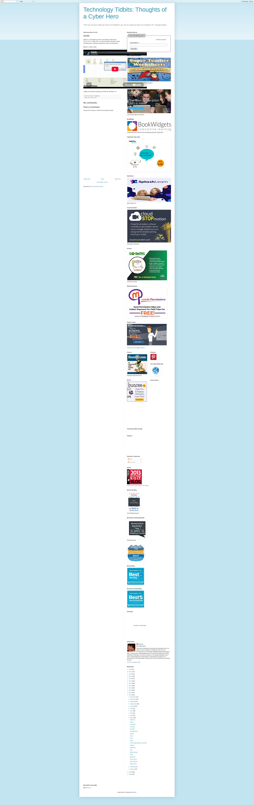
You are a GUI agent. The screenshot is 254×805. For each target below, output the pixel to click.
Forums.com (133, 759)
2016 (130, 683)
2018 (130, 678)
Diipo (131, 754)
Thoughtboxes (134, 731)
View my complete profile (133, 662)
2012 (130, 692)
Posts (131, 459)
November (133, 699)
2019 (130, 676)
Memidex (132, 719)
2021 (130, 671)
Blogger (134, 792)
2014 (130, 688)
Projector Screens (132, 347)
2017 (130, 681)
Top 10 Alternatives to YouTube (138, 743)
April (131, 715)
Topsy (131, 740)
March (132, 717)
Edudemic (132, 757)
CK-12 (131, 736)
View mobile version (102, 182)
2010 (130, 772)
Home (102, 179)
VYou (131, 738)
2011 (130, 695)
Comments (132, 462)
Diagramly (133, 747)
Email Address (134, 42)
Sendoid (132, 729)
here (114, 91)
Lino (131, 750)
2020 (130, 674)
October (132, 701)
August (132, 706)
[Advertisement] (102, 166)
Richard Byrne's (87, 41)
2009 (130, 774)
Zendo (131, 722)
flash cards (90, 97)
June (131, 711)
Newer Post (87, 179)
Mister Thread (133, 752)
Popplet (132, 745)
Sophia (132, 733)
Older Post (118, 179)
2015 (130, 685)
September (133, 704)
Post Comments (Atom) (97, 186)
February (132, 766)
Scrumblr (132, 726)
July (131, 708)
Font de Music (134, 761)
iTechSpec (133, 724)
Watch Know (133, 764)
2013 (130, 690)
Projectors (142, 347)
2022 (130, 669)
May (131, 713)
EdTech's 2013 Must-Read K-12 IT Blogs (138, 485)
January (132, 769)
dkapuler (140, 644)
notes (95, 97)
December (133, 697)
